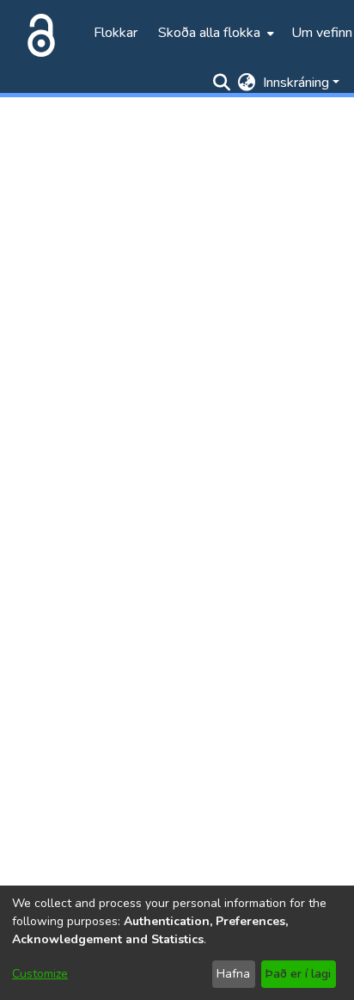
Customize (40, 974)
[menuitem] (214, 32)
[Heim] (38, 33)
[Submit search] (222, 82)
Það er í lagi (298, 974)
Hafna (233, 974)
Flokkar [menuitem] (115, 32)
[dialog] (177, 943)
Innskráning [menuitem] (296, 82)
